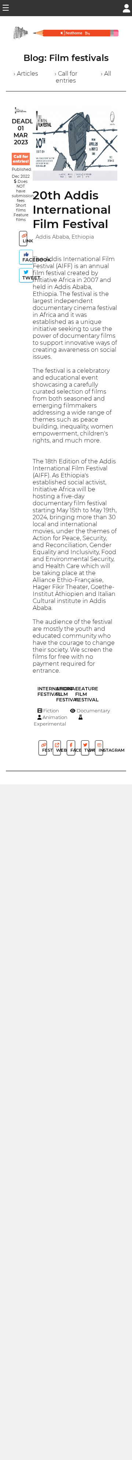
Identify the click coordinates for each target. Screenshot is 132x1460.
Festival (44, 750)
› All (106, 73)
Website (58, 750)
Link (24, 240)
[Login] (126, 7)
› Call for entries (66, 77)
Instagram (100, 750)
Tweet (27, 278)
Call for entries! (21, 159)
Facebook (27, 260)
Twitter (86, 750)
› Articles (26, 73)
